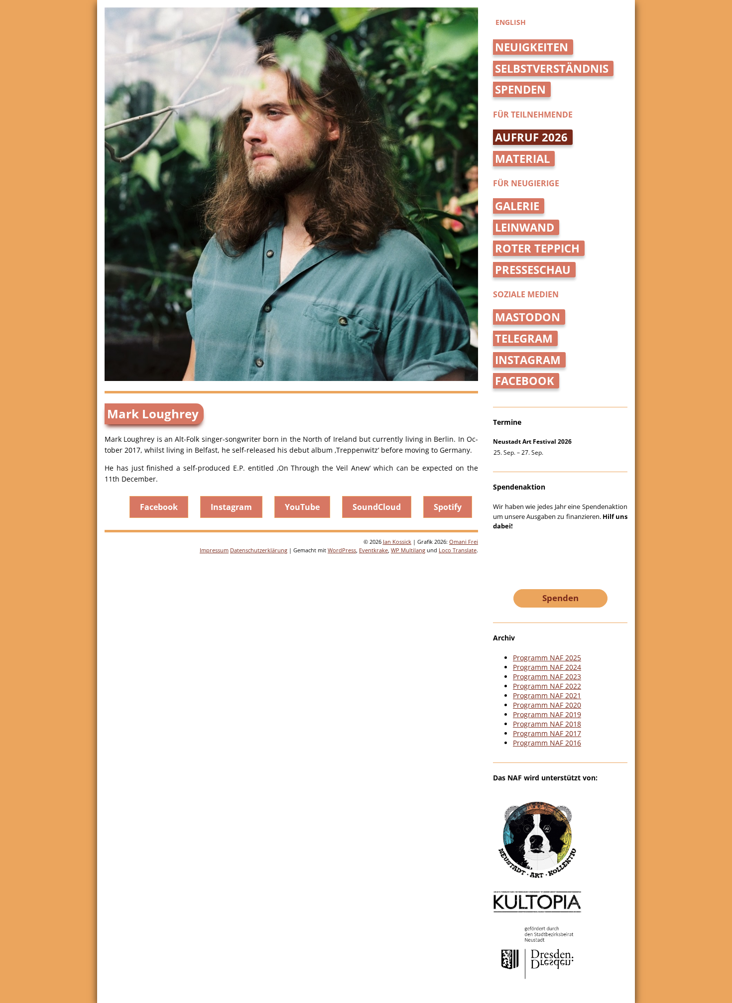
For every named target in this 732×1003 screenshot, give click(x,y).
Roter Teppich (537, 248)
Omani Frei (463, 541)
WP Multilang (408, 550)
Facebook (159, 507)
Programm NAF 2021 (547, 695)
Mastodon (527, 317)
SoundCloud (377, 507)
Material (522, 158)
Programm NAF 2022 (547, 686)
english (510, 22)
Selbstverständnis (552, 68)
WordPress (342, 550)
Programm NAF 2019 (547, 714)
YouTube (302, 507)
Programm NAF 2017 (547, 733)
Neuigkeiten (531, 47)
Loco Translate (458, 550)
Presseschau (533, 269)
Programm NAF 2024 (547, 667)
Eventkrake (373, 550)
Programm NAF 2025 (547, 657)
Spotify (448, 507)
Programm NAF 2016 (547, 743)
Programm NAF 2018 (547, 724)
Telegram (524, 338)
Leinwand (524, 227)
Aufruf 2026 (531, 137)
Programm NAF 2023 (547, 676)
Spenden (520, 89)
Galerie (517, 206)
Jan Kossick (397, 541)
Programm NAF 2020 (547, 705)
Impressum (214, 550)
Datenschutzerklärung (258, 550)
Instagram (231, 507)
